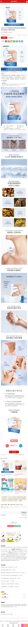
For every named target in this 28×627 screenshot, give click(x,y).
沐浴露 (22, 553)
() (15, 440)
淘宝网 (18, 504)
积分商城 (17, 526)
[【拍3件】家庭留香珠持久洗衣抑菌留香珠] (20, 484)
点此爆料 (20, 500)
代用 (22, 547)
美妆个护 (5, 4)
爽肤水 (18, 554)
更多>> (22, 504)
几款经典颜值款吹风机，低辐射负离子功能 (8, 578)
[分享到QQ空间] (14, 41)
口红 (4, 551)
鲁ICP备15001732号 (14, 623)
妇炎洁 (5, 553)
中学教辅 (14, 547)
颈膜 (4, 454)
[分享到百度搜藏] (22, 41)
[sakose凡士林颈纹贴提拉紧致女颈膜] (7, 466)
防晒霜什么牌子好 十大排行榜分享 (7, 567)
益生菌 (5, 556)
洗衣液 (10, 554)
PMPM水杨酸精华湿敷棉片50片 (19, 474)
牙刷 (21, 554)
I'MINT (3, 547)
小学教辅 (11, 553)
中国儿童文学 (8, 547)
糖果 (9, 556)
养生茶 (6, 549)
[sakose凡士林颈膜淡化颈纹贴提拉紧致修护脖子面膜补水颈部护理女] (14, 16)
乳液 (19, 547)
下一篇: (21, 454)
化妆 (23, 549)
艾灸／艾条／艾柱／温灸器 (15, 557)
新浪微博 (13, 504)
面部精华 (9, 560)
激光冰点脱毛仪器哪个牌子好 (6, 569)
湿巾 (14, 554)
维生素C (15, 556)
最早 (24, 515)
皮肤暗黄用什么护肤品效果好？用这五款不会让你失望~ (10, 572)
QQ (9, 504)
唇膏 (21, 551)
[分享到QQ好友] (6, 41)
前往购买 (14, 452)
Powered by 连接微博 (23, 517)
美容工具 (20, 556)
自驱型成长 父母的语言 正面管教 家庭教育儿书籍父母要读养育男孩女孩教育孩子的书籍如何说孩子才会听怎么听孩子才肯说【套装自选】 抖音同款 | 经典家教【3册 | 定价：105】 (14, 605)
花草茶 (23, 557)
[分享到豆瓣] (17, 41)
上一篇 (15, 454)
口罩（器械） (9, 551)
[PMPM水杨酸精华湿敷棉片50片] (20, 466)
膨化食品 (6, 557)
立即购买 (4, 37)
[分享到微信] (11, 41)
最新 (22, 515)
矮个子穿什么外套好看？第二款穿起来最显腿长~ (9, 575)
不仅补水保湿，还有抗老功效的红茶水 (7, 583)
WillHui (7, 594)
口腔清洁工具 (16, 551)
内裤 (9, 549)
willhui (7, 597)
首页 (2, 4)
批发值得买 (14, 1)
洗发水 (5, 554)
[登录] (27, 1)
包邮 (16, 549)
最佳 (26, 515)
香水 (17, 560)
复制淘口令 (10, 37)
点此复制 (21, 71)
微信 (6, 504)
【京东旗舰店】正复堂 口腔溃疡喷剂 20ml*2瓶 (9, 491)
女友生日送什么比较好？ (5, 581)
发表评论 (24, 512)
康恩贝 (18, 553)
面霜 (14, 560)
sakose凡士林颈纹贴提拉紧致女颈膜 (7, 474)
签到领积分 (10, 526)
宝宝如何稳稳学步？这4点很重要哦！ (7, 586)
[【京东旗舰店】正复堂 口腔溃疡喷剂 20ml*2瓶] (7, 484)
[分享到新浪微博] (9, 41)
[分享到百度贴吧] (19, 41)
